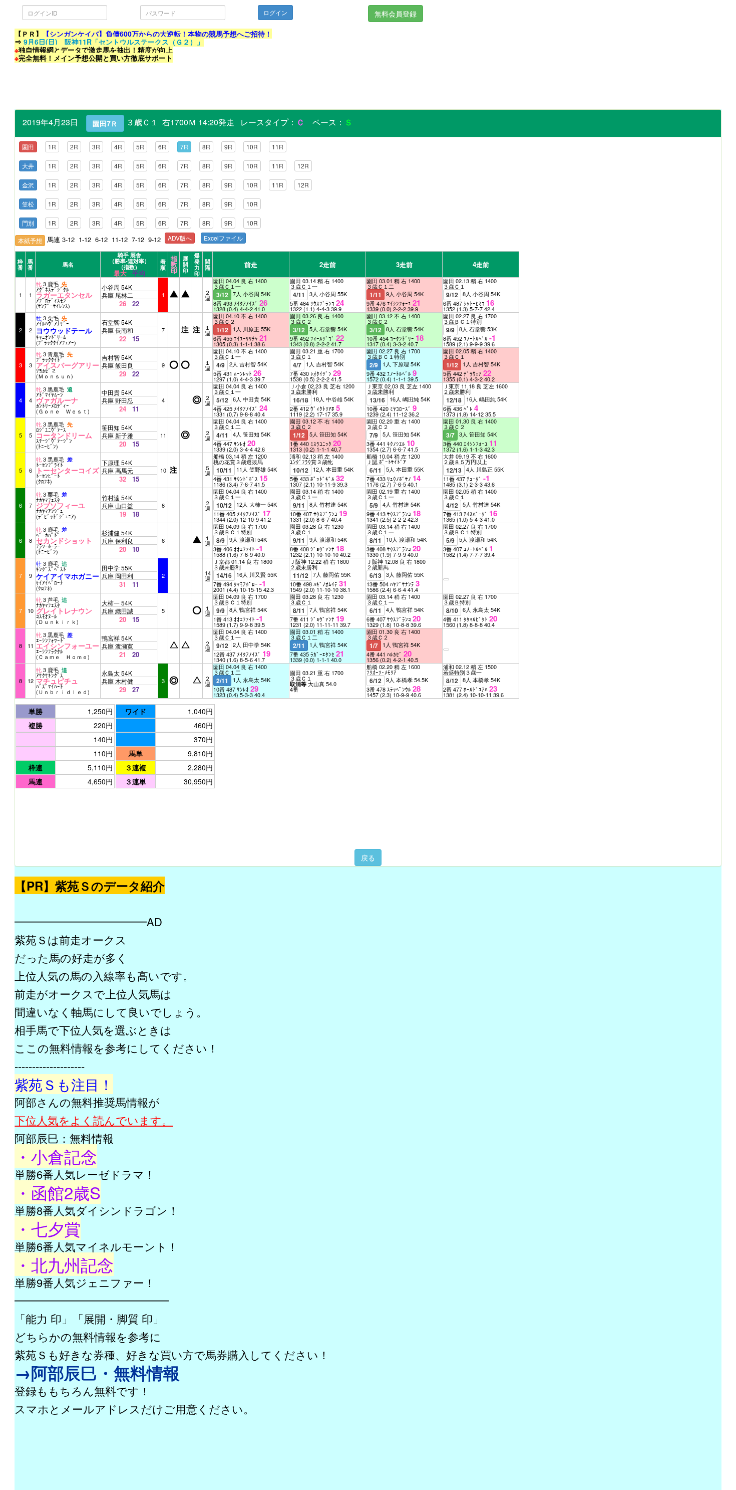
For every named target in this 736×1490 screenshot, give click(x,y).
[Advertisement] (197, 86)
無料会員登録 (396, 14)
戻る (368, 858)
